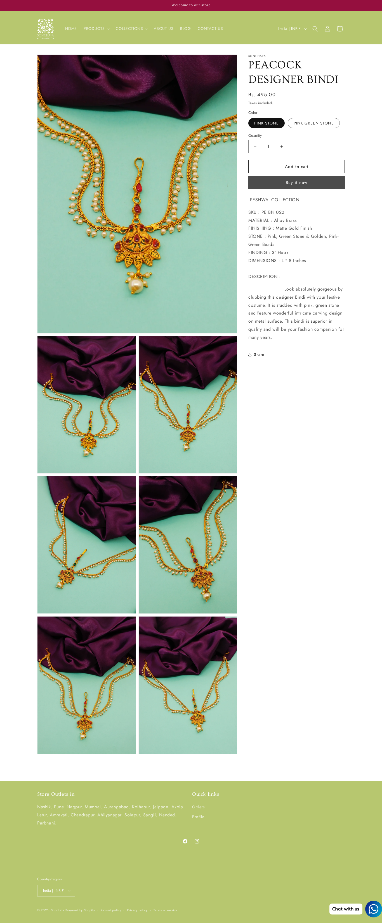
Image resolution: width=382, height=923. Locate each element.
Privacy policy (137, 910)
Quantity (255, 135)
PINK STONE (266, 123)
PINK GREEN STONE (314, 123)
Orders (198, 807)
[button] (96, 28)
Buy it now (296, 182)
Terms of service (166, 910)
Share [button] (259, 354)
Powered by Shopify (80, 910)
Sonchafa (57, 910)
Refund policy (111, 910)
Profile (198, 816)
